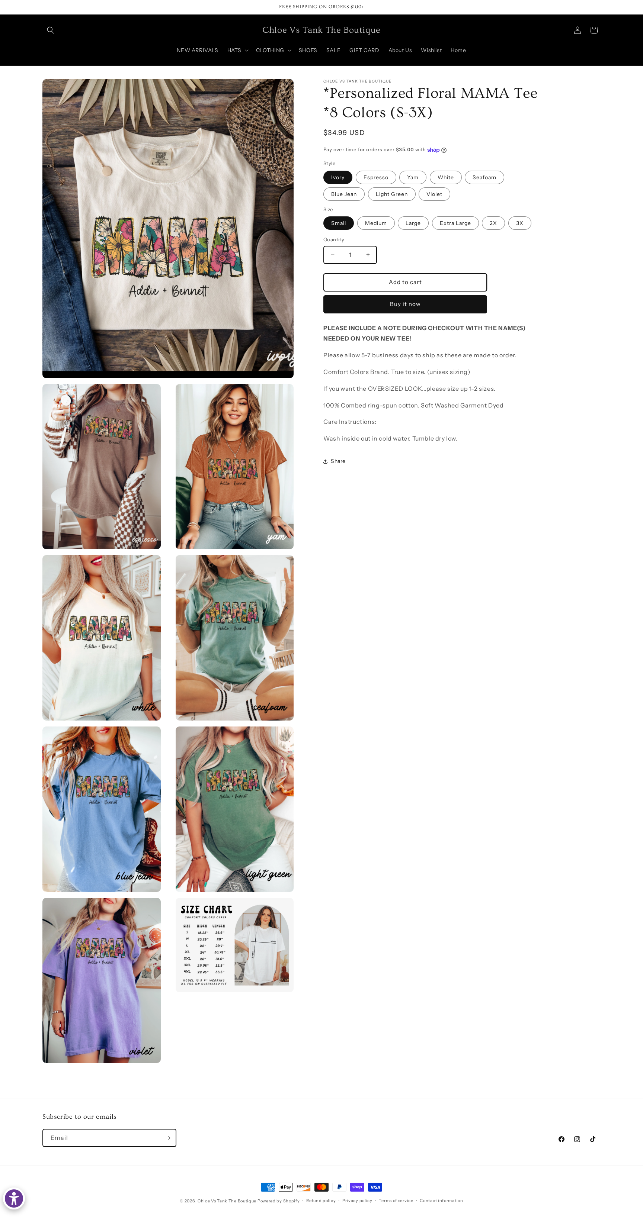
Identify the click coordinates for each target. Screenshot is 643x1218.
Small (338, 223)
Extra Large (455, 223)
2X (493, 223)
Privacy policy (357, 1200)
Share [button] (338, 461)
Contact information (441, 1200)
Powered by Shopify (278, 1201)
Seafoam (484, 177)
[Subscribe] (167, 1138)
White (446, 177)
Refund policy (321, 1200)
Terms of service (396, 1200)
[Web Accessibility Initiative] (14, 1198)
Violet (434, 193)
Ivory (338, 177)
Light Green (392, 193)
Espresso (376, 177)
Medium (376, 223)
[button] (50, 30)
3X (520, 223)
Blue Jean (344, 193)
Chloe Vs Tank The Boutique (227, 1201)
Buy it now (405, 303)
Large (413, 223)
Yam (413, 177)
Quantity (333, 239)
